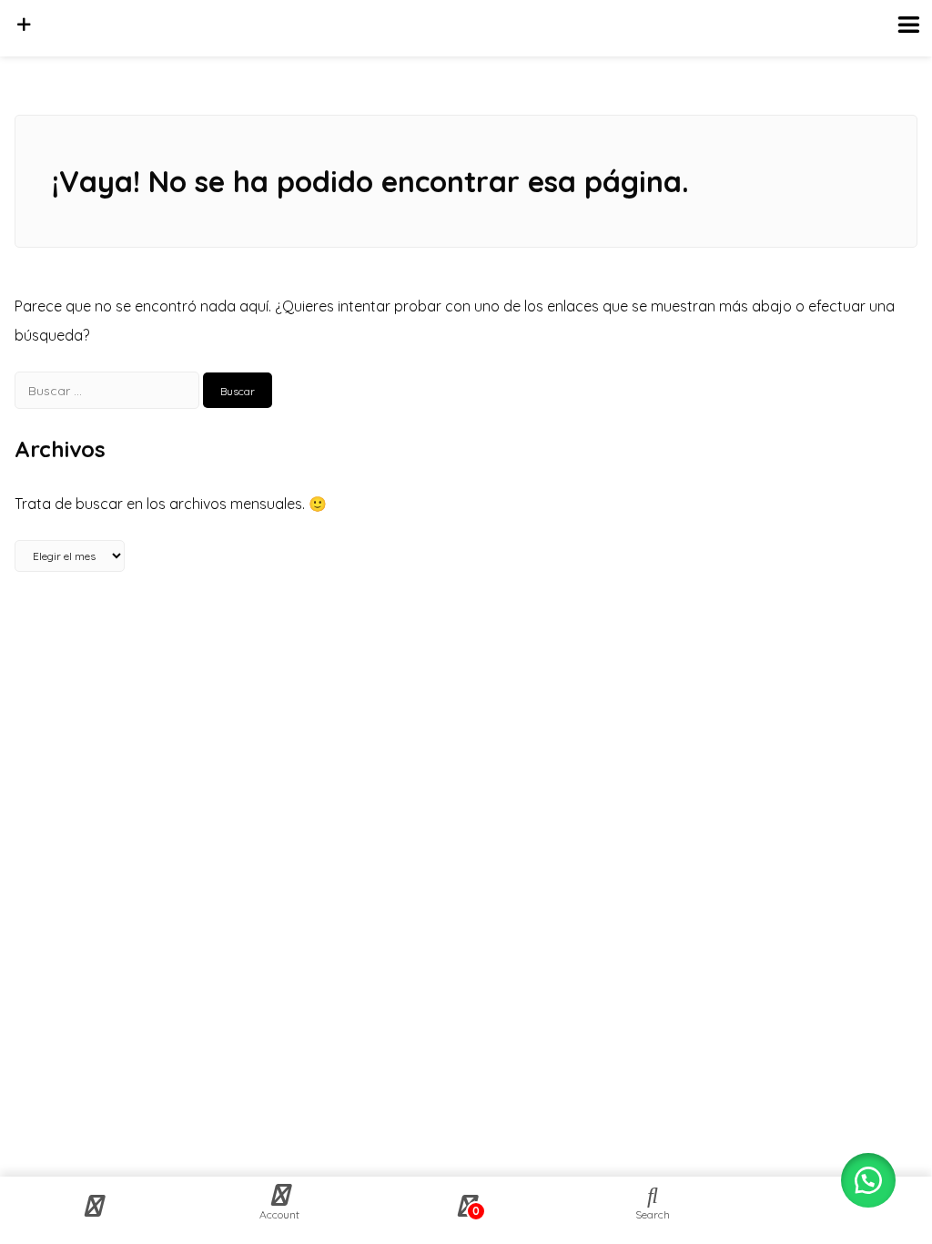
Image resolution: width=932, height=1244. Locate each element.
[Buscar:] (109, 390)
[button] (868, 1180)
